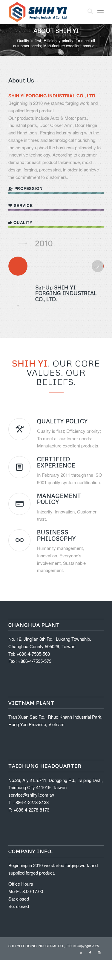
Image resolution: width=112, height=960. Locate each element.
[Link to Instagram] (99, 952)
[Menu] (100, 12)
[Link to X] (81, 952)
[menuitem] (87, 12)
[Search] (87, 12)
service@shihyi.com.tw (31, 795)
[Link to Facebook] (90, 952)
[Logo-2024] (46, 12)
